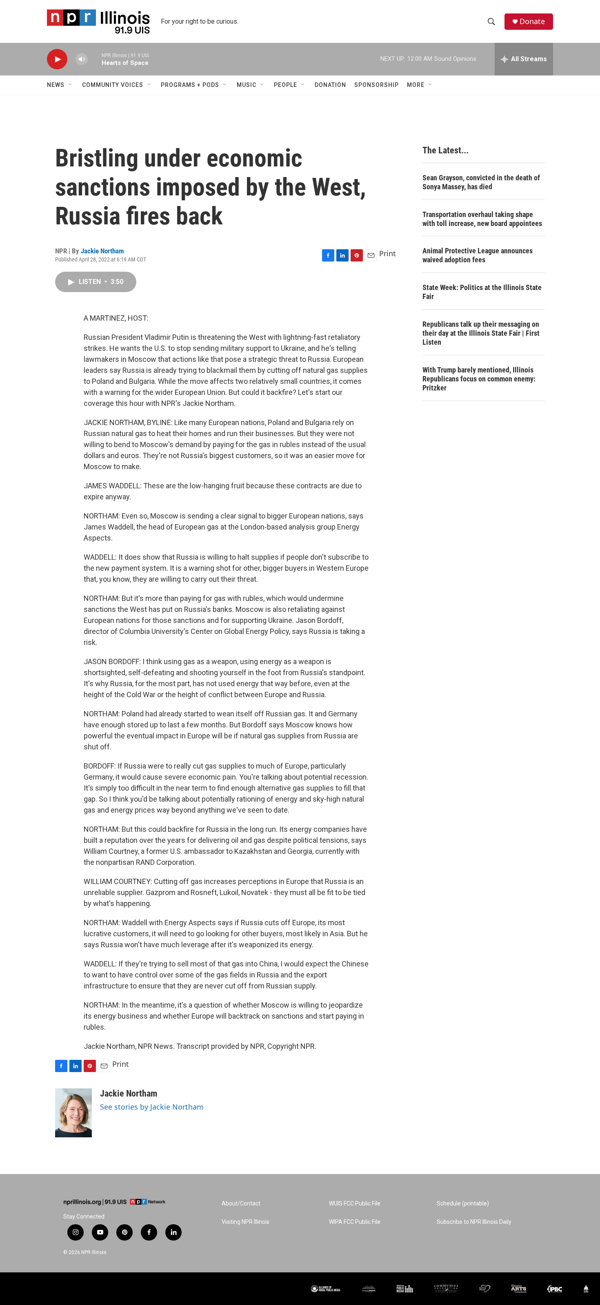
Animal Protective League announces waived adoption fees (477, 255)
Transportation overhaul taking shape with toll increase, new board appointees (482, 219)
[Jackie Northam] (73, 1112)
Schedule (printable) (463, 1204)
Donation (330, 85)
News (55, 85)
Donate (532, 21)
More (415, 85)
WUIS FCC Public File (354, 1204)
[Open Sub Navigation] (70, 85)
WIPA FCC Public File (354, 1222)
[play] (57, 59)
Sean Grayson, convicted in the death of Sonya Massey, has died (481, 182)
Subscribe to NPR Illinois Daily (474, 1222)
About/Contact (241, 1204)
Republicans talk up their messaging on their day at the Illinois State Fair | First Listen (481, 333)
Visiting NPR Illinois (245, 1222)
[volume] (82, 59)
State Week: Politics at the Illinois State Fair (482, 292)
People (285, 85)
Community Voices (112, 85)
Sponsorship (376, 85)
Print (387, 253)
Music (246, 85)
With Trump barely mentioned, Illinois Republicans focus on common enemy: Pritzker (479, 379)
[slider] (94, 59)
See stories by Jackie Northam (152, 1107)
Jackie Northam (102, 251)
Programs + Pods (190, 85)
